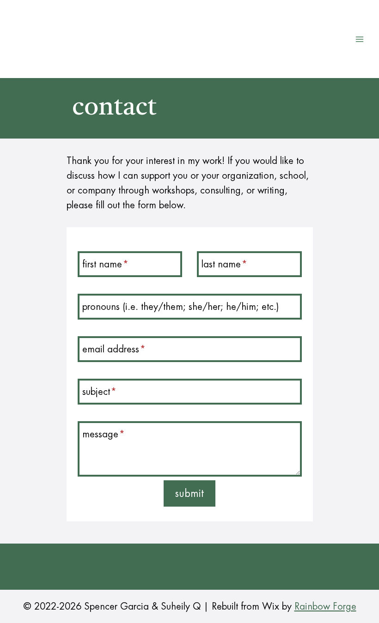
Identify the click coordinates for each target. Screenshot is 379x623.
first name (105, 264)
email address (114, 349)
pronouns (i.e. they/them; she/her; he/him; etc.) (180, 307)
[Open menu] (359, 39)
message (103, 434)
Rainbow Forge (325, 606)
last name (224, 264)
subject (99, 392)
